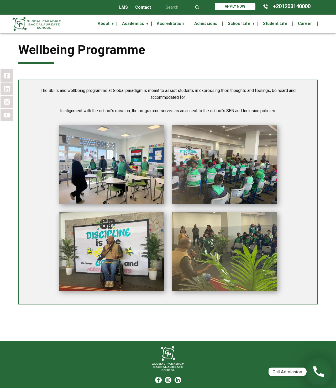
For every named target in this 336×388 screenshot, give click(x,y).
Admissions (205, 24)
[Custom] (178, 380)
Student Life (275, 24)
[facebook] (158, 380)
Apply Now (235, 6)
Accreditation (170, 24)
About (103, 24)
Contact (143, 7)
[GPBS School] (168, 358)
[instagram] (168, 380)
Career (305, 24)
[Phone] (318, 371)
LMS (123, 7)
